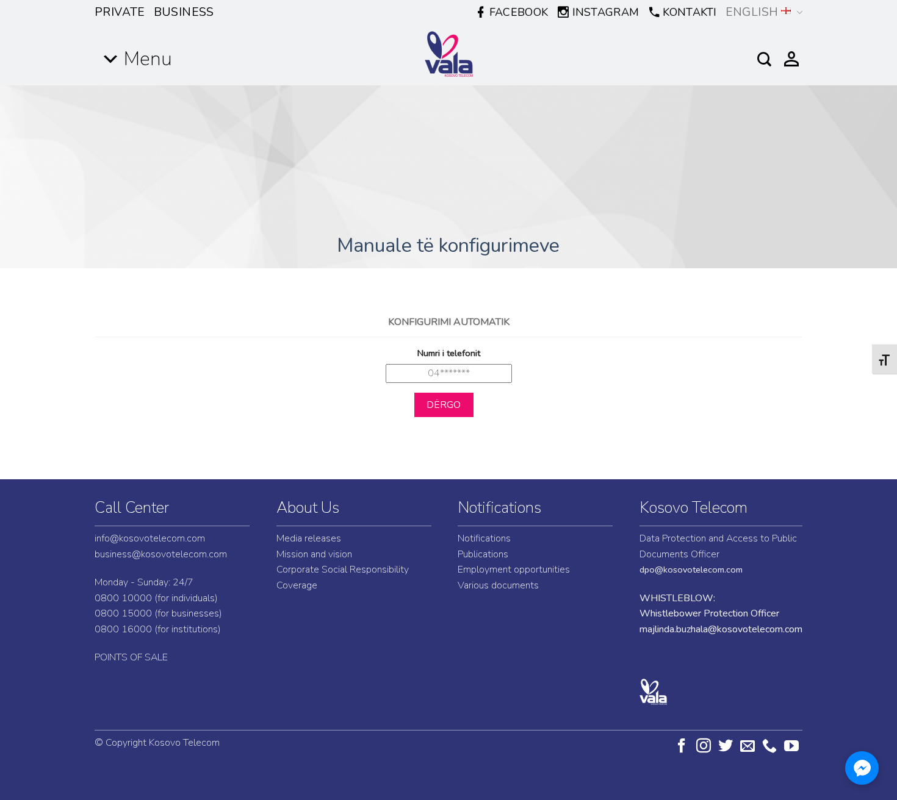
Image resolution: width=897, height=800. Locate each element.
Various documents (498, 585)
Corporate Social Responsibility (342, 569)
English (752, 12)
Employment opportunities (514, 569)
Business (184, 12)
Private (120, 12)
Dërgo (444, 404)
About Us (307, 507)
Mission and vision (314, 554)
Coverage (296, 585)
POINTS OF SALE (131, 657)
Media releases (308, 538)
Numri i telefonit (448, 353)
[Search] (764, 59)
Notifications (499, 507)
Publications (483, 554)
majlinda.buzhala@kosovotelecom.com (720, 629)
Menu (148, 59)
